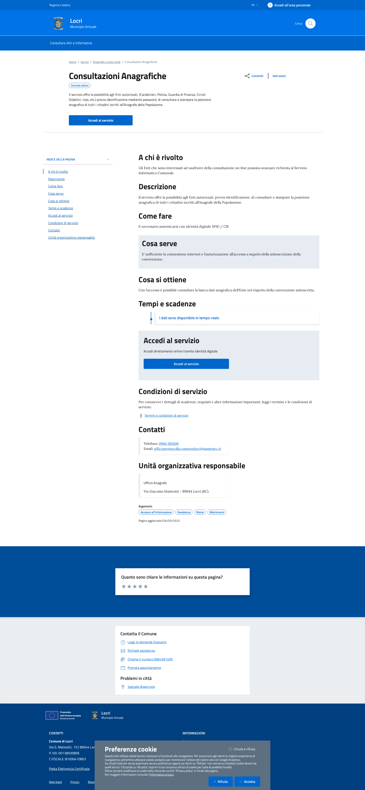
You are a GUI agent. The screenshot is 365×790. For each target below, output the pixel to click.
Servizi (84, 62)
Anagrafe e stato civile (106, 62)
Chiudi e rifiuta (247, 749)
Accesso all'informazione (156, 512)
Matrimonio (217, 512)
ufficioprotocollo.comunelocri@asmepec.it (187, 448)
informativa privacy (162, 774)
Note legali (55, 782)
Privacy (74, 782)
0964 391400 (169, 443)
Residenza (184, 512)
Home (72, 62)
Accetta (252, 781)
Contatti (56, 733)
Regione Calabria (59, 5)
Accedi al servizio (186, 363)
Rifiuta (225, 781)
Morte (200, 512)
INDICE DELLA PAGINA (60, 159)
